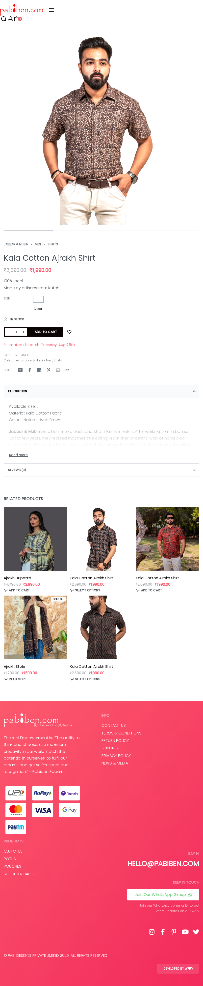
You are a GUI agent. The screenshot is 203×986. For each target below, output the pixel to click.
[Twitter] (196, 932)
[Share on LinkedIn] (39, 370)
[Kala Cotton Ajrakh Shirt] (101, 539)
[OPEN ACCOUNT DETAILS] (10, 19)
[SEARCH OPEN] (3, 19)
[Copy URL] (67, 370)
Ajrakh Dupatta (17, 577)
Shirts (53, 244)
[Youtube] (185, 932)
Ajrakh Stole (14, 666)
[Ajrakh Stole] (35, 628)
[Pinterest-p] (174, 932)
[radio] (38, 299)
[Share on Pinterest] (48, 370)
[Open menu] (51, 10)
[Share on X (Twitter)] (20, 370)
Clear (37, 308)
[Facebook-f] (163, 932)
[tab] (101, 391)
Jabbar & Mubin (16, 244)
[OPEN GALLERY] (101, 127)
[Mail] (58, 370)
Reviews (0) (17, 470)
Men (38, 244)
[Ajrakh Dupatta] (35, 539)
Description (17, 391)
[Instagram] (152, 932)
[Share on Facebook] (29, 370)
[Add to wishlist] (69, 332)
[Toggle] (18, 455)
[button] (17, 590)
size (7, 298)
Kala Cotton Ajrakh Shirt (91, 577)
